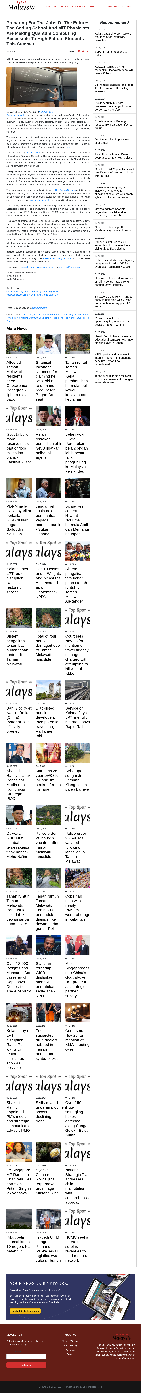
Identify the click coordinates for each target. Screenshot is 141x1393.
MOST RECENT (62, 6)
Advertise (70, 1350)
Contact (70, 1354)
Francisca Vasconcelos (39, 200)
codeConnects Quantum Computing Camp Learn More (33, 295)
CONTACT (92, 6)
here (68, 147)
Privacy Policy (70, 1345)
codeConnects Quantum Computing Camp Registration (33, 291)
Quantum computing (16, 115)
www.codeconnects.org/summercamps (37, 267)
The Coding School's (65, 190)
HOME (48, 6)
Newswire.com (46, 112)
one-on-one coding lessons (57, 258)
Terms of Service (70, 1341)
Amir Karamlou (33, 153)
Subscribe (26, 1365)
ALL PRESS (78, 6)
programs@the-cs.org (69, 267)
